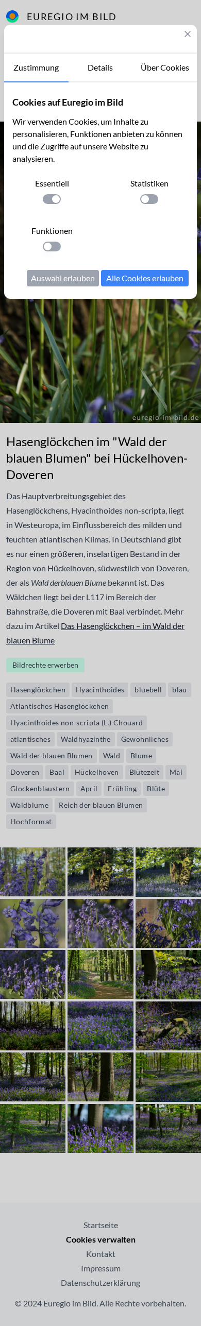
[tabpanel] (100, 190)
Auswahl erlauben (63, 278)
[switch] (52, 199)
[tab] (36, 68)
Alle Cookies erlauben (144, 278)
